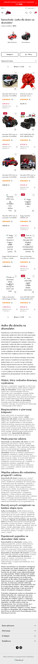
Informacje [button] (6, 630)
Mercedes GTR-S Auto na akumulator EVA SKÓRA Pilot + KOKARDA (27, 176)
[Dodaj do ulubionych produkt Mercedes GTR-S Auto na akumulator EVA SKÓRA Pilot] (15, 73)
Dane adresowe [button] (8, 625)
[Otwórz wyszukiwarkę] (26, 13)
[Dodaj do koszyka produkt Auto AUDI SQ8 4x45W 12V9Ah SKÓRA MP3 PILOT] (33, 292)
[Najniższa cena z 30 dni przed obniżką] (17, 106)
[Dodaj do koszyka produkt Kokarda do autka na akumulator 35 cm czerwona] (33, 89)
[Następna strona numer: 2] (29, 66)
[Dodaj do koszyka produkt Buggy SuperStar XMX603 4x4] (33, 210)
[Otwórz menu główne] (2, 13)
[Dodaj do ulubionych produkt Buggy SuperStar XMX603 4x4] (33, 194)
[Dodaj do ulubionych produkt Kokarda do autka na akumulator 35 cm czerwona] (33, 73)
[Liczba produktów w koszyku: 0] (35, 13)
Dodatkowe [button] (6, 641)
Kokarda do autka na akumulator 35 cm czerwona (26, 95)
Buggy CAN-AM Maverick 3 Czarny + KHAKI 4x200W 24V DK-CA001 (10, 257)
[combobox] (19, 61)
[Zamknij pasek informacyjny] (36, 3)
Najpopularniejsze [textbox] (7, 61)
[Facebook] (17, 647)
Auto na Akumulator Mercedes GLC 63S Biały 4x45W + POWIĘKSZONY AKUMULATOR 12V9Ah (27, 257)
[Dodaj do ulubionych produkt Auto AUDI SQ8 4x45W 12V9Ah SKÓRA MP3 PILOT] (33, 276)
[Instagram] (20, 647)
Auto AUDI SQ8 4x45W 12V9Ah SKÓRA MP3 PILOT (27, 298)
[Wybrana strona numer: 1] (19, 66)
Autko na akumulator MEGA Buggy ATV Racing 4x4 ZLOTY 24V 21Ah (10, 298)
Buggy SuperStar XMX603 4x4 (25, 217)
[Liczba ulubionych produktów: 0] (30, 13)
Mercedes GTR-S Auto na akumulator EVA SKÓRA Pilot (9, 95)
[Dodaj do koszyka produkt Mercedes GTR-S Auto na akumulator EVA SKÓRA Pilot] (15, 89)
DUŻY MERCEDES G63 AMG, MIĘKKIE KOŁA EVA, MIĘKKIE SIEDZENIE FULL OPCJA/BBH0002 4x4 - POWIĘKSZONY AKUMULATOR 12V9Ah (27, 135)
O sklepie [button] (5, 636)
